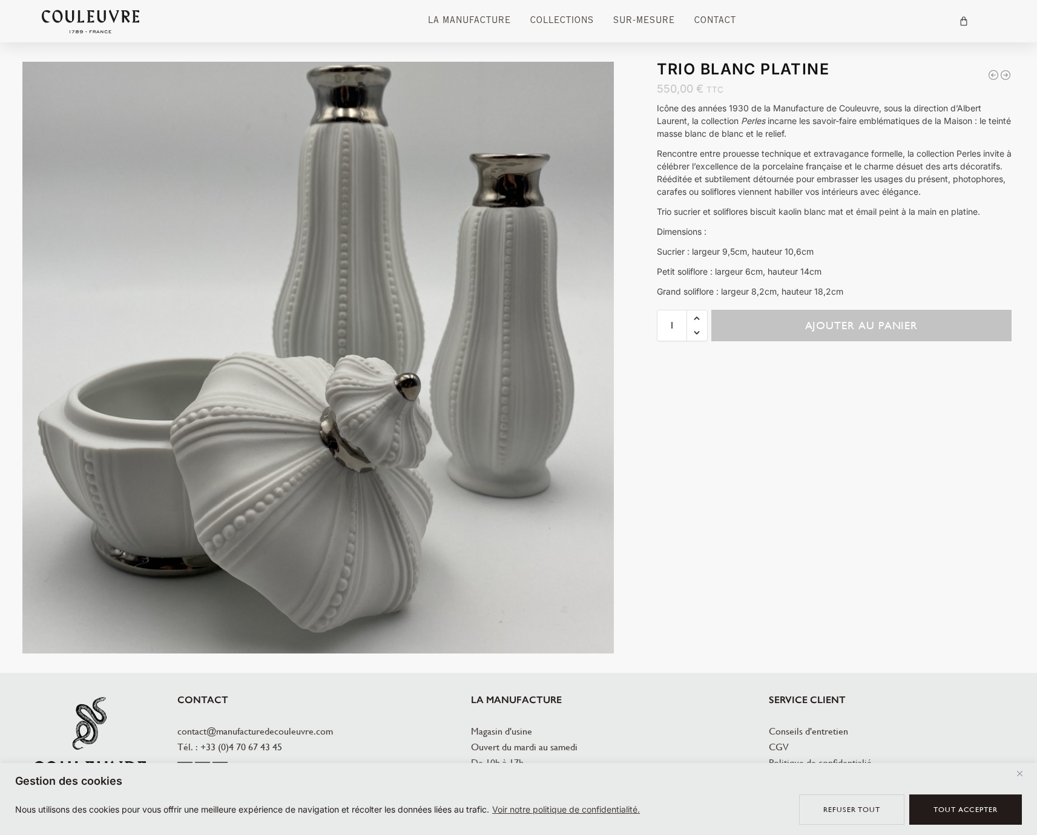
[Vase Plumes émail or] (993, 75)
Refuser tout (851, 809)
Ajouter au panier (861, 325)
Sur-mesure (644, 21)
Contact (715, 21)
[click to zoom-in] (318, 357)
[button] (697, 318)
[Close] (1024, 773)
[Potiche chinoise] (1005, 75)
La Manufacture (469, 21)
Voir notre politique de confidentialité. (566, 809)
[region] (518, 799)
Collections (562, 21)
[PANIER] (963, 21)
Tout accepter (965, 809)
